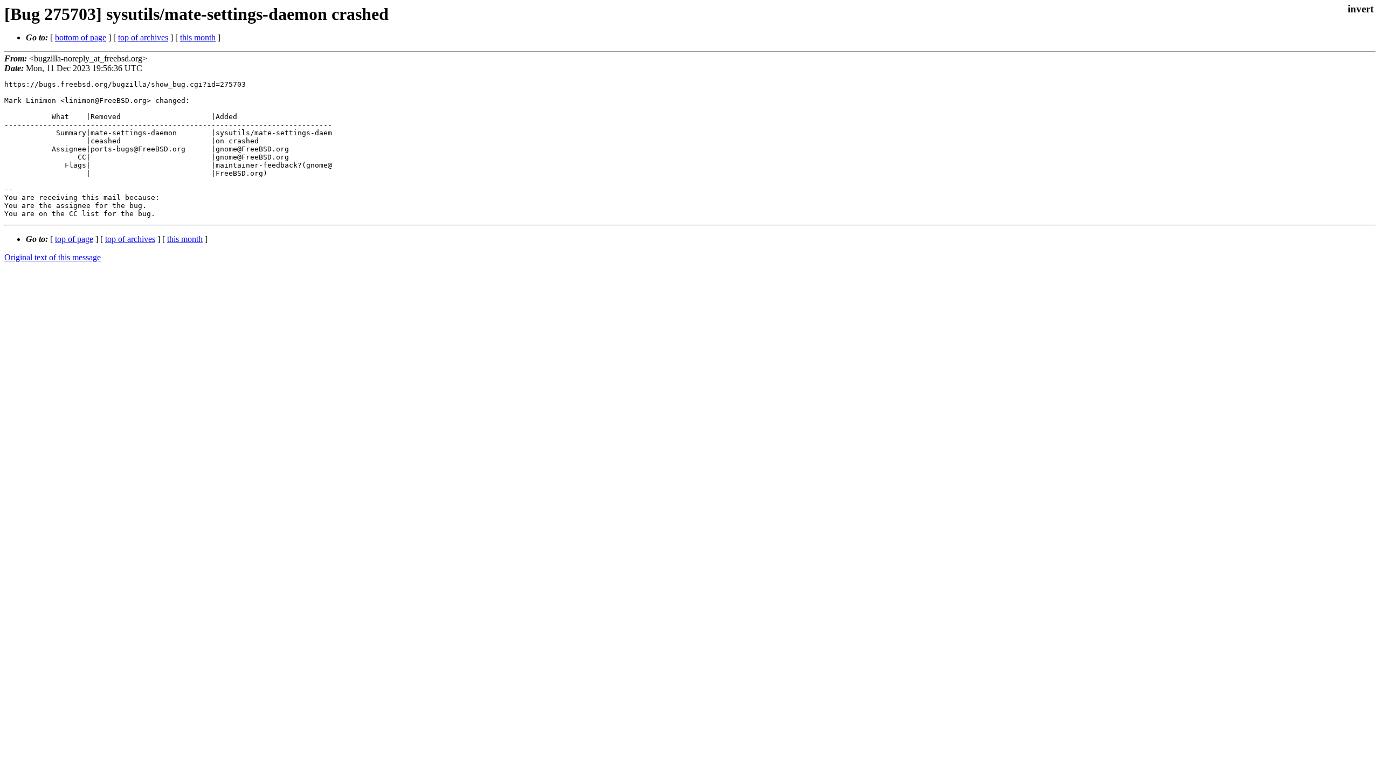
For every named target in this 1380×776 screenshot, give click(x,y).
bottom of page (80, 37)
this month (198, 37)
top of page (74, 239)
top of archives (143, 37)
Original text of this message (52, 257)
